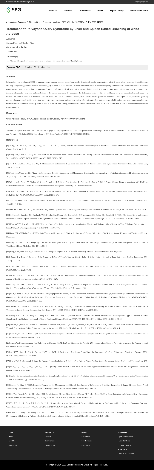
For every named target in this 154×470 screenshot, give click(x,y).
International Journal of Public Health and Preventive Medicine (33, 22)
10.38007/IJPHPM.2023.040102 (89, 22)
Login (137, 2)
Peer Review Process (126, 454)
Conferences (85, 10)
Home (11, 437)
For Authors (86, 437)
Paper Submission (139, 10)
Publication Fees (124, 441)
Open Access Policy (125, 437)
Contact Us (13, 445)
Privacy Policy (123, 449)
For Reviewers (87, 441)
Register (144, 2)
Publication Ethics (124, 445)
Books (100, 10)
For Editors (86, 445)
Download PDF (13, 67)
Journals (68, 10)
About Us (52, 10)
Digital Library (116, 10)
